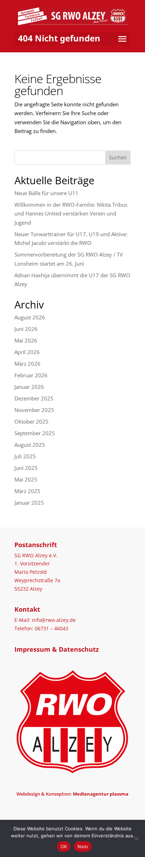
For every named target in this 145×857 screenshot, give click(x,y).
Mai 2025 (25, 479)
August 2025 (29, 444)
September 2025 (34, 433)
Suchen (118, 157)
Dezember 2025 (33, 398)
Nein (82, 846)
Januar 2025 (29, 502)
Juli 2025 (25, 456)
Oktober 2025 (31, 421)
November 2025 (34, 409)
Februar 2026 (31, 375)
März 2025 (27, 490)
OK (64, 846)
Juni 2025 (26, 467)
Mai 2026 (25, 340)
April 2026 (27, 352)
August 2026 (29, 317)
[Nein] (136, 838)
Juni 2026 (26, 328)
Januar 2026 (29, 386)
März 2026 (27, 363)
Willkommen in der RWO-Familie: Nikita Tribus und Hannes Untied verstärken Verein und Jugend (70, 213)
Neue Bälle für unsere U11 (46, 193)
